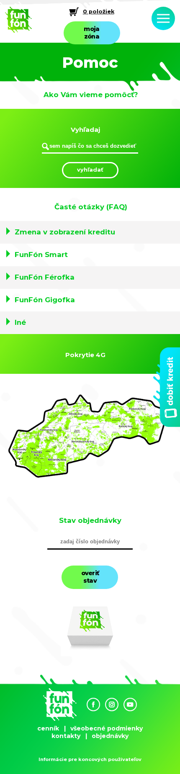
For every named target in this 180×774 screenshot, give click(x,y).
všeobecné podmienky (106, 728)
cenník (48, 728)
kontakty (65, 736)
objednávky (110, 736)
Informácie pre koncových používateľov (90, 759)
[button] (90, 232)
